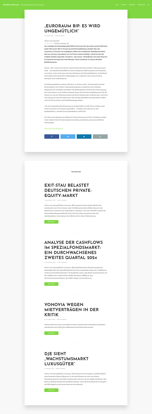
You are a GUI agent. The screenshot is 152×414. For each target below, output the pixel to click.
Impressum (132, 4)
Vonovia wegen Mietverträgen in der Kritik (71, 310)
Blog (117, 4)
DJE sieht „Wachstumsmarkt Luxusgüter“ (66, 359)
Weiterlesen (51, 221)
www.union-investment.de (53, 128)
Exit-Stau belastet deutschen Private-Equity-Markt (68, 191)
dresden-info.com (11, 5)
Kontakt (123, 4)
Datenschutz (141, 4)
